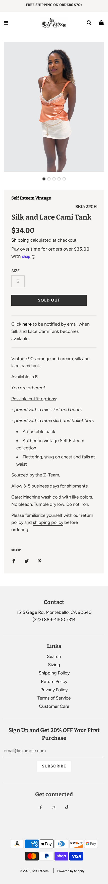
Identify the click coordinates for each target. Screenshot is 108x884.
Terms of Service (54, 698)
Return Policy (54, 681)
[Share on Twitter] (27, 561)
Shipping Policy (54, 673)
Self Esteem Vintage (31, 198)
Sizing (54, 664)
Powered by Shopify (70, 871)
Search (54, 656)
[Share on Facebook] (14, 561)
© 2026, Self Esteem (34, 871)
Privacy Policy (54, 690)
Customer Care (54, 706)
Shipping (20, 240)
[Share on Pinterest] (40, 561)
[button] (43, 178)
